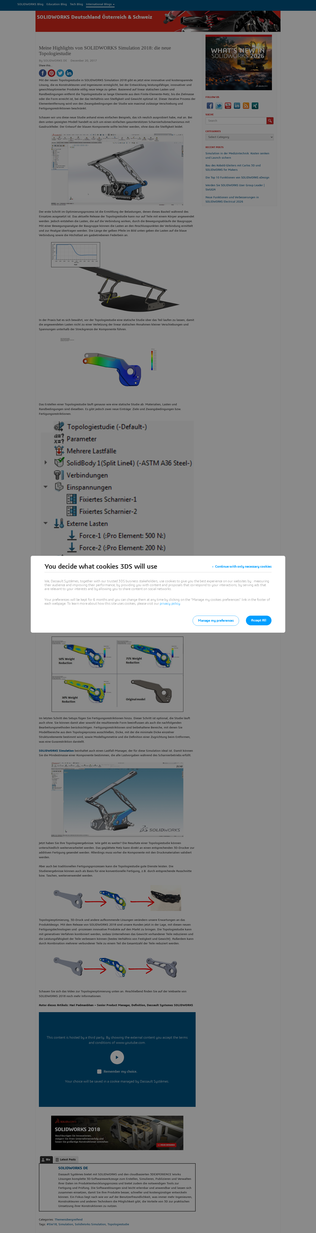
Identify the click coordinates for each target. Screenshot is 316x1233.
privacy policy (170, 603)
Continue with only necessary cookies (243, 566)
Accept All (258, 620)
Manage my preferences (216, 620)
